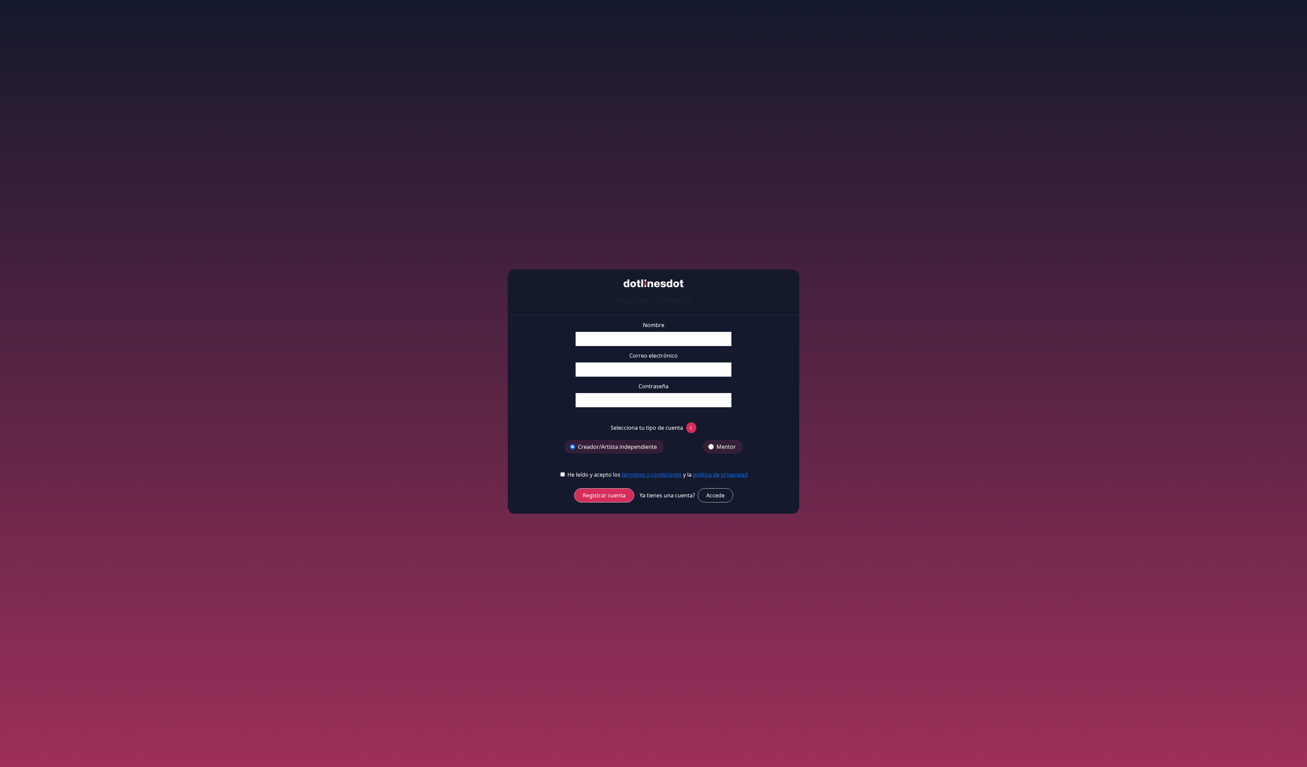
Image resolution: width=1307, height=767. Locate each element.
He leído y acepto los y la (657, 474)
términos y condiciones (652, 474)
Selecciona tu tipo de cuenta (651, 427)
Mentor (726, 446)
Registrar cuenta (604, 495)
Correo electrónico (653, 355)
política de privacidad (720, 474)
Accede (715, 495)
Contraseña (653, 386)
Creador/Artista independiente (617, 446)
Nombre (653, 325)
